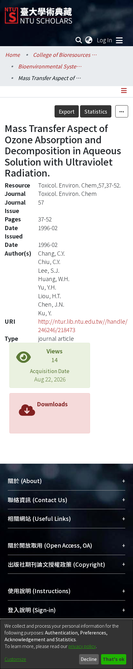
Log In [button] (105, 40)
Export (67, 111)
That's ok (113, 659)
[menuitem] (89, 40)
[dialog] (66, 644)
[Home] (38, 13)
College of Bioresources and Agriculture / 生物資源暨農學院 (65, 54)
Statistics (95, 111)
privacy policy (82, 646)
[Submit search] (79, 40)
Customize (15, 659)
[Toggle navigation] (119, 40)
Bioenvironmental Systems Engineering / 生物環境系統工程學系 (50, 66)
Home (12, 54)
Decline (89, 659)
